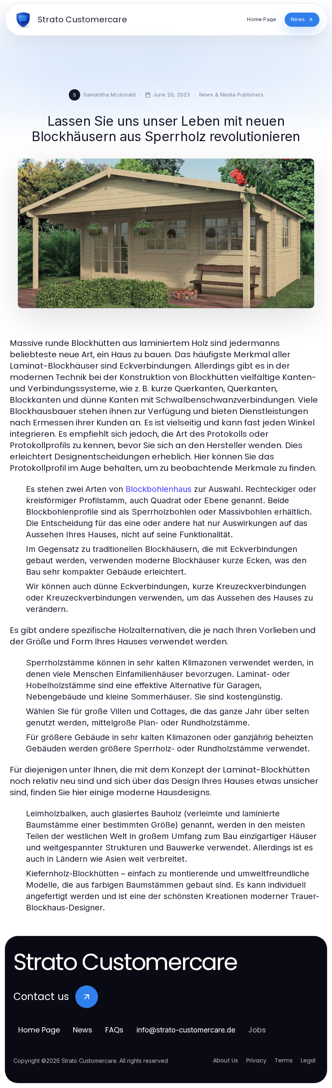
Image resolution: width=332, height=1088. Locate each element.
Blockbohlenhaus (159, 489)
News (82, 1030)
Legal (308, 1060)
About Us (225, 1060)
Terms (284, 1060)
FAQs (114, 1030)
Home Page (39, 1030)
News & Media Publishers (231, 94)
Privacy (256, 1060)
